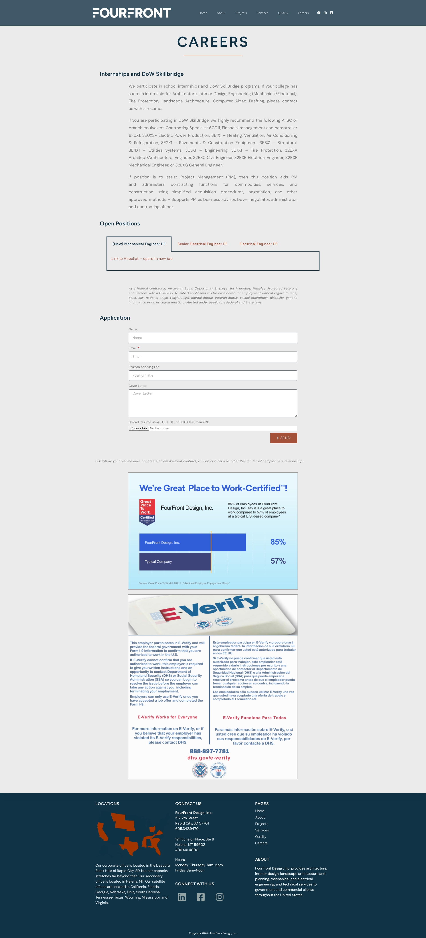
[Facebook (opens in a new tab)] (319, 12)
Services (262, 830)
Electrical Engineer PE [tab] (259, 244)
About (260, 817)
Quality (260, 837)
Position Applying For (144, 367)
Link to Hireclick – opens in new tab (142, 258)
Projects (261, 824)
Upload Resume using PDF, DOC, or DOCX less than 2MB (169, 422)
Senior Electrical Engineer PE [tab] (203, 244)
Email (133, 348)
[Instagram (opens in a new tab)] (325, 12)
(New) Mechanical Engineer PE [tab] (139, 244)
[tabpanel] (213, 261)
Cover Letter (137, 386)
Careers (261, 843)
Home (260, 811)
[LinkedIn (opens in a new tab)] (331, 12)
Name (133, 329)
